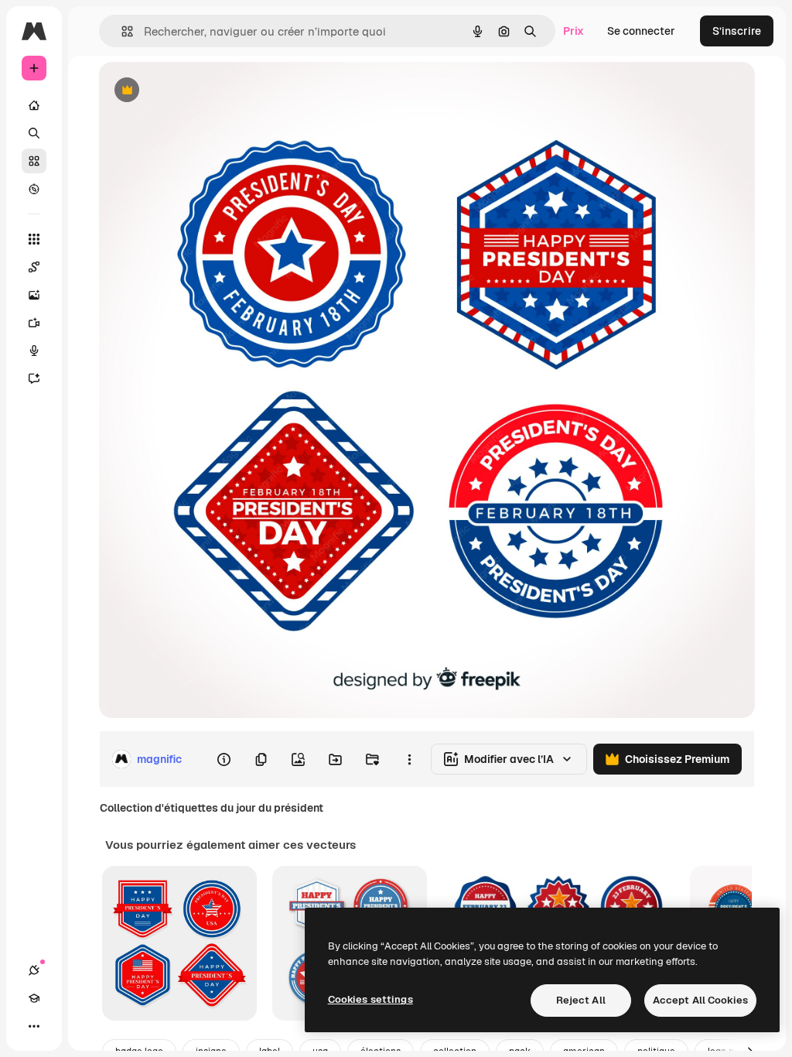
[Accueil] (34, 105)
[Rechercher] (34, 133)
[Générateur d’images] (34, 294)
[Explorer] (34, 188)
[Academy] (34, 998)
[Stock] (34, 161)
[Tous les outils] (34, 239)
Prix (573, 31)
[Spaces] (34, 267)
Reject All (581, 1000)
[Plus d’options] (409, 759)
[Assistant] (34, 378)
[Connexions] (34, 970)
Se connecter (641, 31)
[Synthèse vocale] (34, 350)
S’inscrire (736, 31)
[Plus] (34, 1026)
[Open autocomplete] (121, 31)
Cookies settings (370, 999)
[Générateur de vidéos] (34, 322)
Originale (201, 91)
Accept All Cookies (700, 1000)
